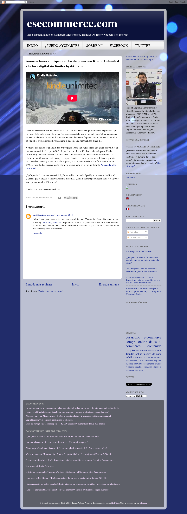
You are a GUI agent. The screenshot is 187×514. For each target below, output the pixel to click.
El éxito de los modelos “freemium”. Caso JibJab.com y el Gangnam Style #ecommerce (66, 471)
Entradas (133, 231)
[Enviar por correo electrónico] (65, 197)
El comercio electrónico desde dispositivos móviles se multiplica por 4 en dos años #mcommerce (143, 280)
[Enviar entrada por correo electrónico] (59, 197)
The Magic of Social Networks (140, 251)
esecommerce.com (72, 22)
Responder (38, 232)
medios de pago (152, 354)
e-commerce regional (151, 360)
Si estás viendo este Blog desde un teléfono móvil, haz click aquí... (141, 58)
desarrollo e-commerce (143, 337)
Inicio (75, 284)
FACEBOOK (119, 45)
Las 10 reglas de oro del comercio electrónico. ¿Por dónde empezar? (141, 270)
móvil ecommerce (135, 357)
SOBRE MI (94, 45)
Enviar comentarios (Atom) (50, 291)
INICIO (32, 45)
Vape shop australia (51, 222)
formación (148, 366)
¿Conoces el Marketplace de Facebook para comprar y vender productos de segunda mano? (67, 411)
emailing (138, 366)
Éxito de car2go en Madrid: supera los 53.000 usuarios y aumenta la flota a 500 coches (65, 423)
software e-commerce (144, 363)
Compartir (130, 176)
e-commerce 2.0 (133, 360)
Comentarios (135, 237)
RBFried (115, 502)
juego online (139, 370)
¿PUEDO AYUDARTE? (62, 45)
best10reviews (39, 214)
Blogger (143, 502)
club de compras (154, 357)
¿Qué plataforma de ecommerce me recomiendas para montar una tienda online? (142, 260)
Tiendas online (134, 354)
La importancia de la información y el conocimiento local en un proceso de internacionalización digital (72, 407)
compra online (136, 341)
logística (129, 363)
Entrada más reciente (39, 284)
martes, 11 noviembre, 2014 (60, 214)
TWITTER (143, 45)
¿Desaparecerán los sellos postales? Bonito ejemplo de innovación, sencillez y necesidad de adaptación (73, 483)
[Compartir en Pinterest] (76, 197)
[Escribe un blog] (68, 197)
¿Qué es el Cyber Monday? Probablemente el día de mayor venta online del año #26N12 (66, 477)
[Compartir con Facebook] (73, 197)
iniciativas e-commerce (148, 350)
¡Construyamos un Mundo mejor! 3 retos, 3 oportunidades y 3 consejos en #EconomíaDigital (143, 291)
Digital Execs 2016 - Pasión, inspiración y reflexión (49, 419)
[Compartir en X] (70, 197)
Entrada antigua (109, 284)
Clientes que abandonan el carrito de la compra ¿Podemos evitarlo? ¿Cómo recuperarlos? (66, 448)
